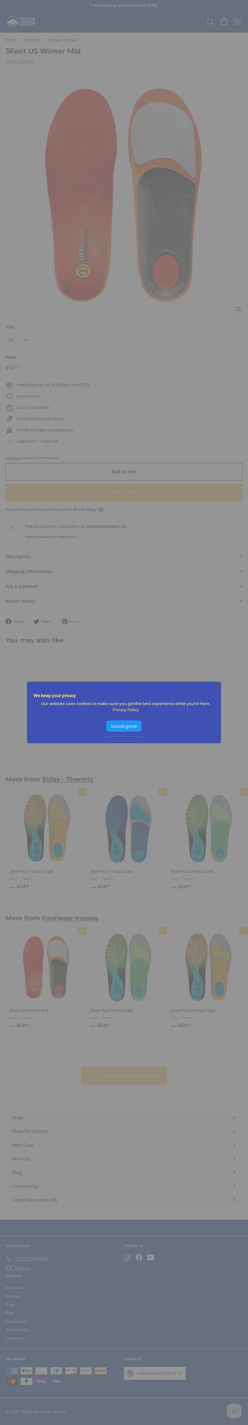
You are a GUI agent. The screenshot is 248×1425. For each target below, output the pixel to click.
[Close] (216, 687)
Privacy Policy (126, 709)
